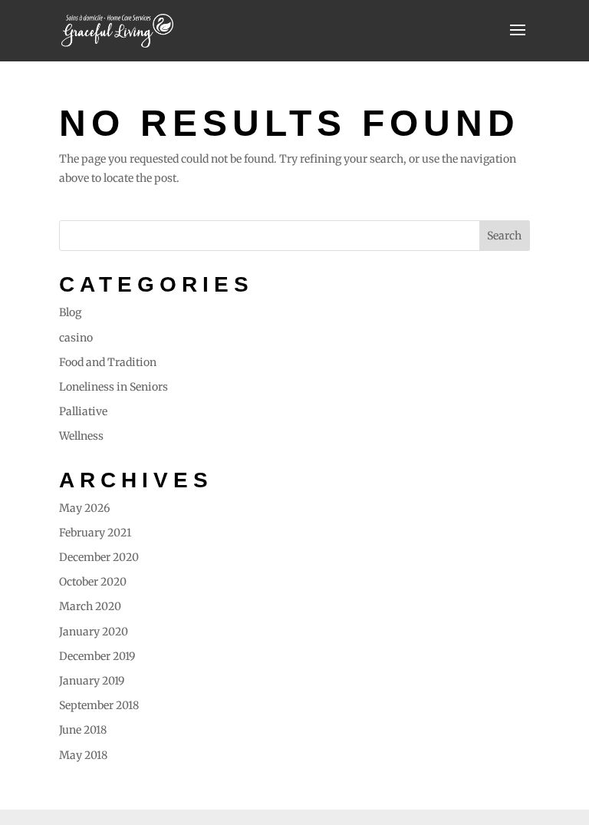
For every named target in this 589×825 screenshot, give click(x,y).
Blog (70, 312)
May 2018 (83, 755)
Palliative (83, 411)
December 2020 (99, 557)
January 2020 (93, 632)
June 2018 (83, 730)
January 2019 (91, 681)
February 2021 (95, 533)
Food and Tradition (107, 362)
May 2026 (84, 508)
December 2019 (97, 656)
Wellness (81, 436)
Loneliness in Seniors (113, 387)
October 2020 (93, 582)
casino (76, 338)
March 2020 (90, 606)
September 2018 (99, 705)
